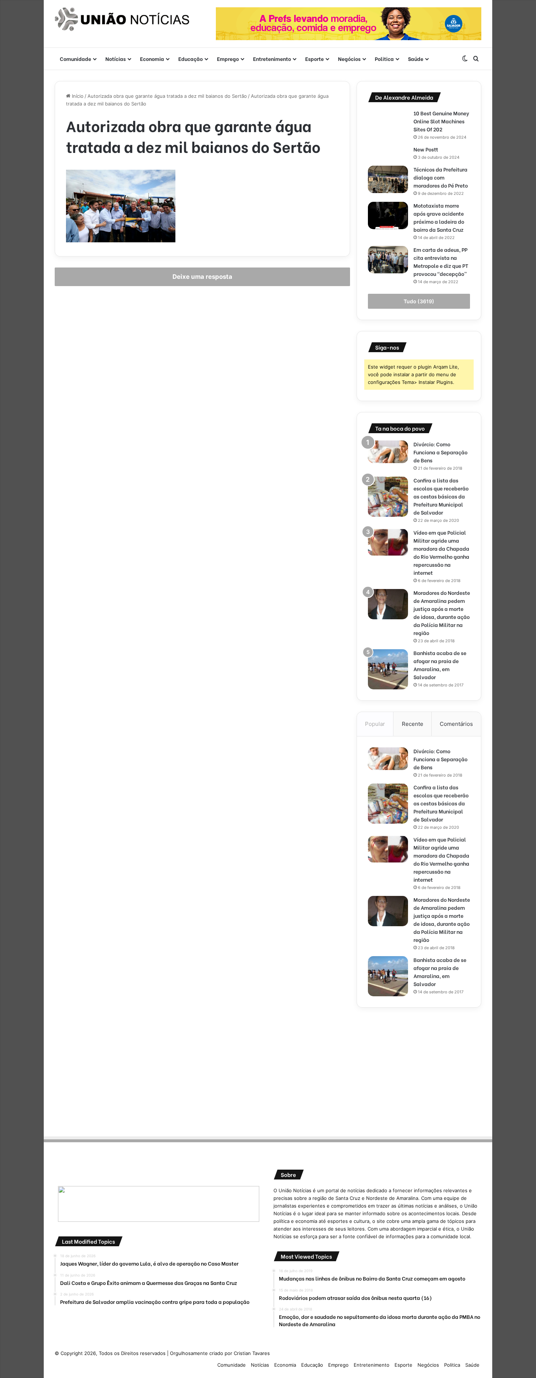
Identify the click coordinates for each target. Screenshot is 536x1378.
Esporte (314, 58)
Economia (152, 58)
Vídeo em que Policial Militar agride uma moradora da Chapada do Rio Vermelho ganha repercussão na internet (441, 552)
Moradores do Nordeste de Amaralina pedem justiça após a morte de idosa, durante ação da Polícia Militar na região (441, 612)
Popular (375, 723)
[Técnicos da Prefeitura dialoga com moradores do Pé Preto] (388, 179)
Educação (190, 58)
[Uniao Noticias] (122, 19)
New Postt (425, 149)
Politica (384, 58)
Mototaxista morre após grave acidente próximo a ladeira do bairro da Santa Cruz (439, 217)
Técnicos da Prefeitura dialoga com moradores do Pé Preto (440, 177)
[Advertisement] (419, 1070)
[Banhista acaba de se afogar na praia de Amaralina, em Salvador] (388, 669)
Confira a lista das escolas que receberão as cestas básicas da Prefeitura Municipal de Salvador (441, 496)
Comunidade (75, 58)
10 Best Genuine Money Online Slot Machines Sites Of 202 (441, 121)
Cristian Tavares (252, 1353)
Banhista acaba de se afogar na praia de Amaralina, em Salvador (439, 665)
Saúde (415, 58)
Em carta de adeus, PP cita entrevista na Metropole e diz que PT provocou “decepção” (440, 261)
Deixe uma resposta (202, 276)
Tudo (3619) (419, 301)
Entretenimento (272, 58)
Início (76, 96)
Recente (412, 723)
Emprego (228, 58)
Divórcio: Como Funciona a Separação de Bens (440, 452)
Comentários (456, 723)
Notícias (115, 58)
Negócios (349, 58)
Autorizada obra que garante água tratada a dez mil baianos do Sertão (167, 96)
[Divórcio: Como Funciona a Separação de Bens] (388, 451)
